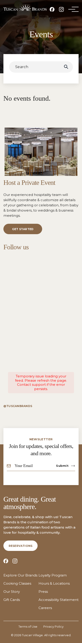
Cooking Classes (17, 583)
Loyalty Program (52, 575)
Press (43, 592)
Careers (45, 608)
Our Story (11, 592)
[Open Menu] (71, 9)
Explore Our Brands (20, 575)
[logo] (25, 8)
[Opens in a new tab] (52, 9)
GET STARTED (23, 229)
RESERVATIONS (21, 546)
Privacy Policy (53, 626)
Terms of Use (27, 626)
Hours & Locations (54, 583)
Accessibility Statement (58, 600)
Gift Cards (11, 600)
